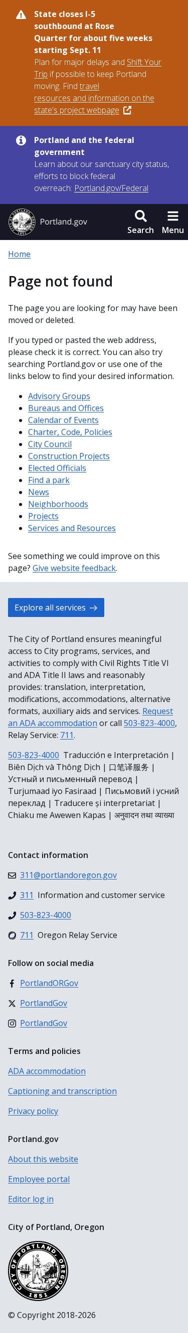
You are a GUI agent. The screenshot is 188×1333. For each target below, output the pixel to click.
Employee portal (39, 1179)
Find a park (49, 480)
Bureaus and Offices (66, 408)
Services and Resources (72, 528)
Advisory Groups (59, 396)
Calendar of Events (63, 420)
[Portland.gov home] (47, 222)
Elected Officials (57, 468)
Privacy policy (33, 1111)
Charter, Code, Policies (70, 432)
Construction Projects (69, 456)
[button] (140, 222)
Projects (43, 516)
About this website (43, 1159)
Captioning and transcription (62, 1091)
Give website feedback (74, 568)
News (38, 492)
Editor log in (31, 1199)
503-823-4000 (149, 723)
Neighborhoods (58, 504)
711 (67, 735)
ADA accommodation (47, 1071)
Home (19, 254)
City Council (50, 444)
